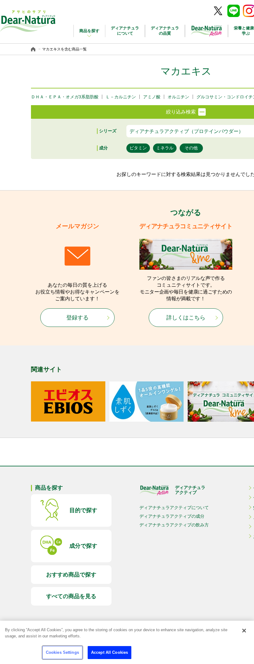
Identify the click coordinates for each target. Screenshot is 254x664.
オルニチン (178, 97)
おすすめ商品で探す (71, 575)
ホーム (34, 49)
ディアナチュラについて (125, 31)
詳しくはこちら (185, 318)
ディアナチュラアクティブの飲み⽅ (174, 524)
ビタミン (138, 147)
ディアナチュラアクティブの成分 (171, 516)
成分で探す (83, 546)
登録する (77, 318)
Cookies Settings (62, 652)
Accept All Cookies (109, 652)
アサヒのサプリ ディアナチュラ (28, 21)
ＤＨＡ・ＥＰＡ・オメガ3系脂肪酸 (65, 97)
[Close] (244, 630)
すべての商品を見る (71, 596)
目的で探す (83, 510)
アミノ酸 (151, 97)
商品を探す (89, 30)
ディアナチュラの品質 (165, 31)
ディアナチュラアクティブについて (174, 507)
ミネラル (164, 147)
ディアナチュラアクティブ (190, 490)
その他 (191, 147)
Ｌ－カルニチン (121, 97)
